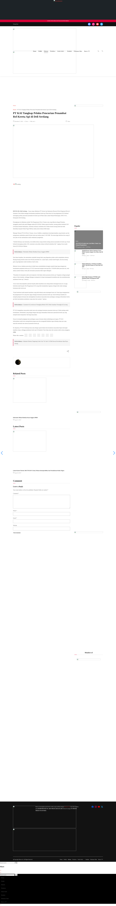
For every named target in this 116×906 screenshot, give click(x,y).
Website (15, 525)
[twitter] (30, 335)
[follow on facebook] (89, 24)
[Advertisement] (58, 89)
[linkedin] (34, 335)
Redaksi (69, 51)
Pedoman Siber (78, 51)
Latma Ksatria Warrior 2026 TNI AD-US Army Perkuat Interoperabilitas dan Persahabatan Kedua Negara (38, 470)
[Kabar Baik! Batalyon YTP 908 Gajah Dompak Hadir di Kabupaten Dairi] (80, 287)
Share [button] (69, 121)
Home (34, 51)
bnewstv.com (67, 806)
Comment (16, 493)
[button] (98, 51)
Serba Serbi (60, 51)
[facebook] (25, 335)
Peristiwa (52, 51)
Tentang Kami (15, 24)
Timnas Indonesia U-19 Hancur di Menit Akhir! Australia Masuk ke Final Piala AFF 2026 (92, 265)
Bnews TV (87, 51)
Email (15, 518)
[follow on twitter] (101, 24)
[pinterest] (43, 335)
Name (15, 510)
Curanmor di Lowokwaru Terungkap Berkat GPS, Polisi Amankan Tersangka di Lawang (45, 304)
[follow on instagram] (93, 24)
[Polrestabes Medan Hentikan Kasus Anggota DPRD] (29, 402)
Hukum (46, 51)
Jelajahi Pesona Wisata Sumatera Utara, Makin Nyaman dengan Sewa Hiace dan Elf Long (92, 252)
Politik (40, 51)
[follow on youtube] (97, 24)
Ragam (77, 241)
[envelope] (38, 335)
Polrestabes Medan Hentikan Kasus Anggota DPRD (36, 251)
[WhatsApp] (47, 335)
